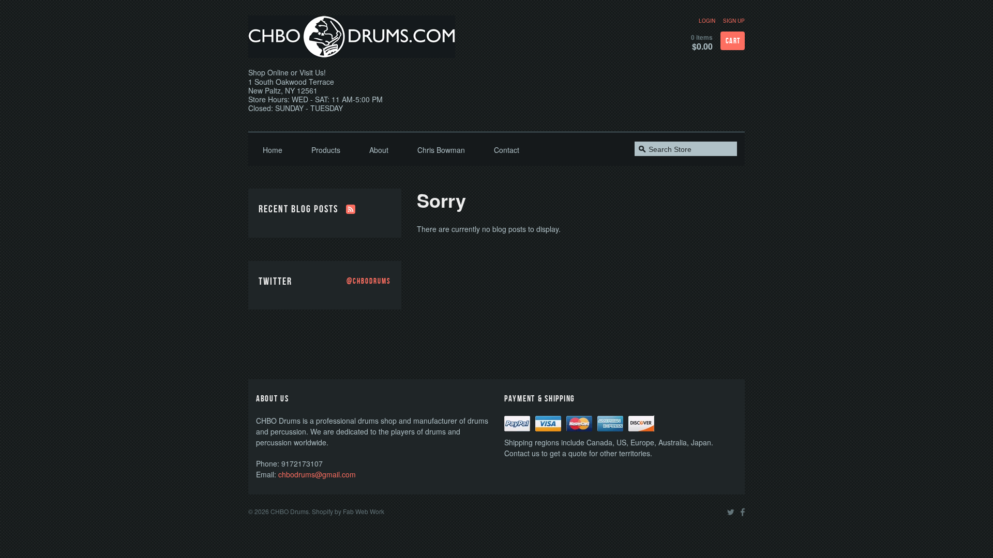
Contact (506, 150)
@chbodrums (369, 281)
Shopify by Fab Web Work (348, 511)
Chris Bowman (441, 150)
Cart (733, 41)
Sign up (734, 20)
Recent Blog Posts (298, 209)
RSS (350, 209)
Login (707, 20)
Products (325, 150)
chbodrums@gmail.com (317, 474)
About (378, 150)
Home (272, 150)
